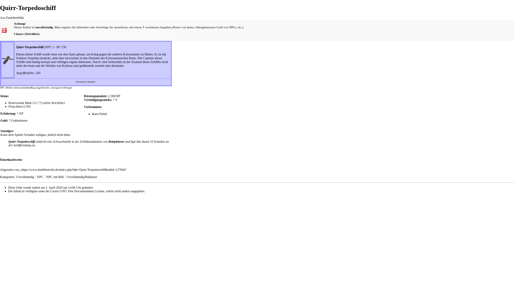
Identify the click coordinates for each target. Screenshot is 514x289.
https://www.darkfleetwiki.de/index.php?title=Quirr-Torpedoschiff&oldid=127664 (73, 169)
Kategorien (7, 177)
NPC (48, 47)
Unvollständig (25, 177)
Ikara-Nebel (99, 114)
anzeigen (56, 87)
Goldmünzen (19, 120)
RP (118, 96)
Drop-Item (15, 106)
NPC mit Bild (55, 177)
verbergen (66, 87)
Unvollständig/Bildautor (81, 177)
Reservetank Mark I (21, 103)
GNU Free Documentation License (82, 191)
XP (21, 113)
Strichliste (57, 103)
